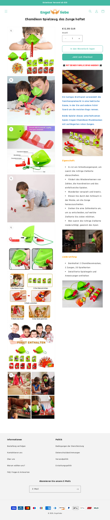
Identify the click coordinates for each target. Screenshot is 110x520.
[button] (6, 11)
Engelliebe (58, 513)
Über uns (11, 459)
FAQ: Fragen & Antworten (18, 472)
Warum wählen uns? (16, 465)
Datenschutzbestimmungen (68, 452)
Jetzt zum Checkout (82, 57)
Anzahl (65, 33)
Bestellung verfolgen (16, 446)
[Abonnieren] (77, 489)
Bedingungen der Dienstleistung (70, 446)
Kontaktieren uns (14, 452)
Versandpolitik (62, 459)
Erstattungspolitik (64, 465)
